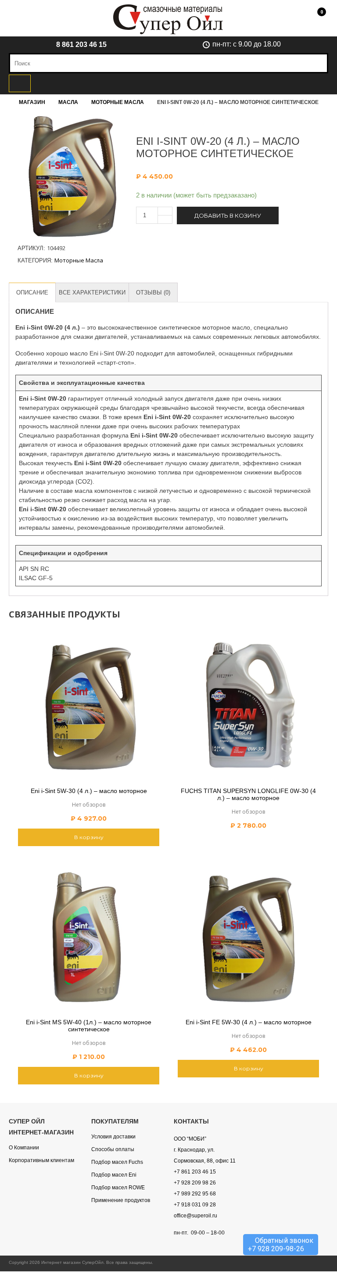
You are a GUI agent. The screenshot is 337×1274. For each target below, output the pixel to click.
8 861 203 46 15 (81, 44)
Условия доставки (113, 1137)
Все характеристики (92, 292)
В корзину (89, 837)
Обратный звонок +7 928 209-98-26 (280, 1244)
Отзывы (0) (153, 292)
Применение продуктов (120, 1200)
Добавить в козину (227, 215)
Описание (32, 292)
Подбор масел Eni (113, 1175)
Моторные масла (117, 102)
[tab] (32, 292)
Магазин (32, 102)
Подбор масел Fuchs (117, 1162)
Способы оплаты (112, 1149)
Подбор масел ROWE (118, 1187)
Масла (68, 102)
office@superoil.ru (195, 1216)
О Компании (24, 1148)
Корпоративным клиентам (41, 1160)
